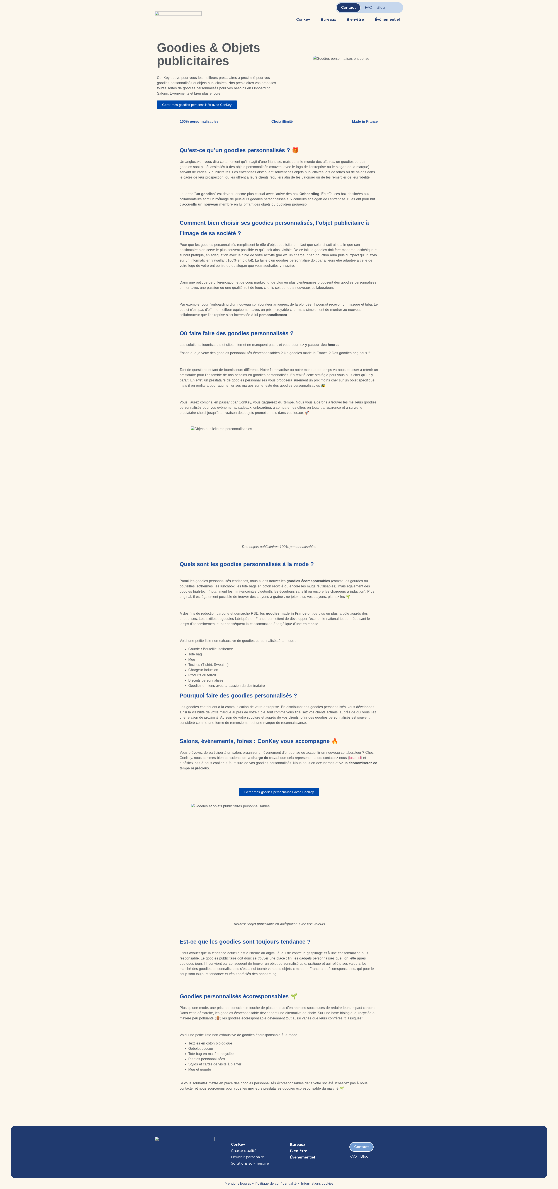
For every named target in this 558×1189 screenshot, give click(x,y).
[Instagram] (397, 7)
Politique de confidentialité (276, 1184)
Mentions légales (238, 1184)
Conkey (303, 19)
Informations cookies (317, 1184)
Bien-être (355, 19)
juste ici (355, 758)
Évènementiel (387, 19)
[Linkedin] (391, 7)
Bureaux (328, 19)
